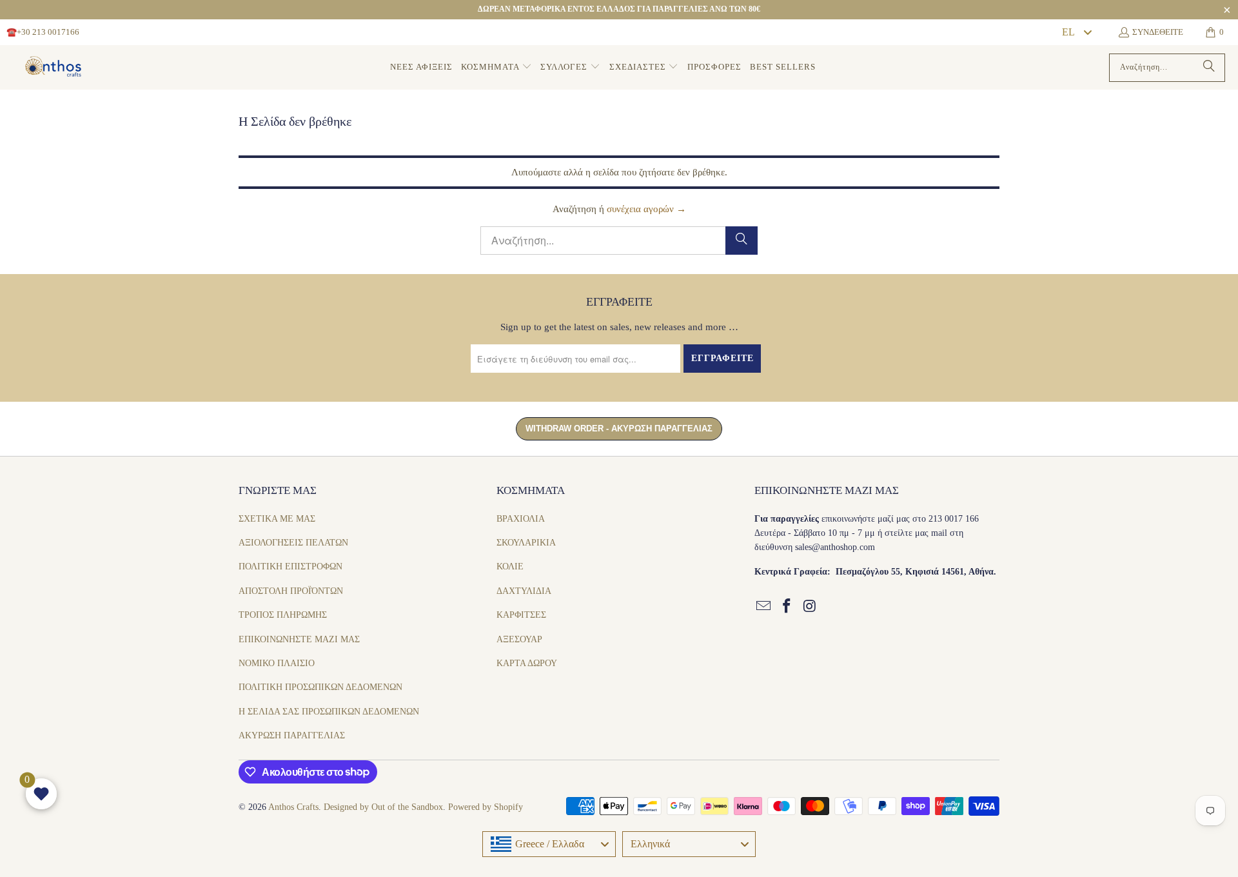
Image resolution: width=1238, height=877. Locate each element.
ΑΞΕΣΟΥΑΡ (519, 639)
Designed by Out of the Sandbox (383, 807)
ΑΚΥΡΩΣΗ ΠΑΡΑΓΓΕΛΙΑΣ (292, 735)
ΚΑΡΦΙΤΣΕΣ (521, 615)
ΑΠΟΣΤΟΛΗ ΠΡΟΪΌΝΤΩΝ (291, 591)
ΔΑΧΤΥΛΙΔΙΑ (523, 591)
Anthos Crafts (293, 807)
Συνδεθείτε (1157, 32)
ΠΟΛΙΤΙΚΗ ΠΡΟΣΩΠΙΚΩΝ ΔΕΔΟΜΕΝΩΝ (320, 687)
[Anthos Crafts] (55, 67)
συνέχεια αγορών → (646, 209)
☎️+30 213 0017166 (42, 32)
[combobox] (1076, 32)
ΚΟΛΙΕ (510, 566)
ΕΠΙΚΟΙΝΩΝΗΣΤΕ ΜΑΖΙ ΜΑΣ (299, 639)
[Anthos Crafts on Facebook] (787, 606)
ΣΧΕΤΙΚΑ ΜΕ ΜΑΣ (277, 519)
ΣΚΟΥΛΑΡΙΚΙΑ (526, 542)
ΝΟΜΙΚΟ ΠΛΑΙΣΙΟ (277, 663)
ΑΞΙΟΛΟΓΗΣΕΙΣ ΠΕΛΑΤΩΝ (293, 542)
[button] (496, 67)
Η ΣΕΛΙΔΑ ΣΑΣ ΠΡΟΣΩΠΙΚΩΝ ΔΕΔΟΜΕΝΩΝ (329, 711)
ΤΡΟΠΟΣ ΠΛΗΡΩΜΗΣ (283, 615)
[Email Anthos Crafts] (764, 606)
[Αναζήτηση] (1209, 68)
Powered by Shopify (485, 807)
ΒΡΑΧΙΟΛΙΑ (520, 519)
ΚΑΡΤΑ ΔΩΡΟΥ (526, 663)
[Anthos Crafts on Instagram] (810, 606)
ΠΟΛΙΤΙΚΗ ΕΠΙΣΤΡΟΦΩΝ (290, 566)
